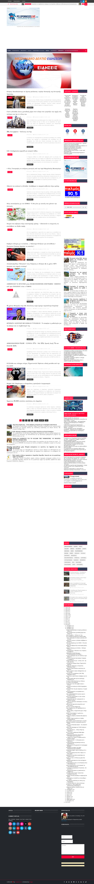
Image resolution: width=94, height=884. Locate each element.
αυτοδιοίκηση (68, 560)
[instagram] (83, 882)
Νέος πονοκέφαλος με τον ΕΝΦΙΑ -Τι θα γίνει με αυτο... (76, 643)
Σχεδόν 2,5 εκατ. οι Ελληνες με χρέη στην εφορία (75, 758)
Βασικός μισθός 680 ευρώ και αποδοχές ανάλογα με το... (75, 679)
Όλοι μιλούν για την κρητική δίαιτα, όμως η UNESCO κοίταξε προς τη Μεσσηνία (73, 360)
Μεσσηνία (73, 555)
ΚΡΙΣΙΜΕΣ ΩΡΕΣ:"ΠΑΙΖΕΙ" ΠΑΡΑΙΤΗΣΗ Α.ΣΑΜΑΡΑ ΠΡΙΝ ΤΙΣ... (74, 773)
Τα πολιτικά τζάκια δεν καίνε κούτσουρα (75, 783)
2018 (66, 619)
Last (46, 420)
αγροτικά (83, 557)
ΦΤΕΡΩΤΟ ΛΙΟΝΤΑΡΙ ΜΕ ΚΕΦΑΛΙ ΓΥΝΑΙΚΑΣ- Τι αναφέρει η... (76, 659)
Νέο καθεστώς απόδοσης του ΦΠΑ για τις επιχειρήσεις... (75, 781)
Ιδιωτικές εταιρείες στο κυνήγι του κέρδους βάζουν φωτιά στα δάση (75, 447)
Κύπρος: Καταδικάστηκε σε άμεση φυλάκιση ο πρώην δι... (76, 630)
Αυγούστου (69, 791)
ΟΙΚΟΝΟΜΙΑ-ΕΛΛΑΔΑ (38, 50)
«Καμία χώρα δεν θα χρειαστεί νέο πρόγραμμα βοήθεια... (76, 745)
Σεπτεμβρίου (69, 789)
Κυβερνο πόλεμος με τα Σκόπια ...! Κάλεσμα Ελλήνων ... (76, 648)
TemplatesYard (18, 882)
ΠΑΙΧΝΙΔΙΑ (54, 50)
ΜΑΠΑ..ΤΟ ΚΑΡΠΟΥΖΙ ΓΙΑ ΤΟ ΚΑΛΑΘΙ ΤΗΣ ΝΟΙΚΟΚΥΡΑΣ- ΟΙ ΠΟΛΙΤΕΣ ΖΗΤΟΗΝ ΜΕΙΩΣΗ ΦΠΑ (78, 585)
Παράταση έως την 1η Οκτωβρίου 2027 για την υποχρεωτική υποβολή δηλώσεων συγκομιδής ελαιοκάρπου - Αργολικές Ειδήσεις (75, 114)
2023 (66, 612)
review (10, 189)
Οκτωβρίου (69, 628)
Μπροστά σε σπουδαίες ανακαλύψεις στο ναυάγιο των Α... (75, 755)
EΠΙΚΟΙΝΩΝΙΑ (17, 1)
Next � (41, 420)
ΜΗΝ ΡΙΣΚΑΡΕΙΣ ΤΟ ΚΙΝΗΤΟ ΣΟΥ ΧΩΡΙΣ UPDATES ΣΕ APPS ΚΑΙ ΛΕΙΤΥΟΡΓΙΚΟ (75, 460)
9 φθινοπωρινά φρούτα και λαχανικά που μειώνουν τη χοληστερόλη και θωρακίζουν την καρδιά (74, 426)
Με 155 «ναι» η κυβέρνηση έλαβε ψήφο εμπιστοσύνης (75, 733)
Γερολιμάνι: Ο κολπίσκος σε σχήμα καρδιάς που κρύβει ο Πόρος (78, 288)
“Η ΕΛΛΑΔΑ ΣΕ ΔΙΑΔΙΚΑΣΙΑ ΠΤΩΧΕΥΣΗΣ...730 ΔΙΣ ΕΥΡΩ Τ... (76, 768)
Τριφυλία (77, 557)
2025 (66, 609)
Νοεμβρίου (69, 627)
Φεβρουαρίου (70, 799)
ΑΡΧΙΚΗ (9, 1)
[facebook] (81, 1)
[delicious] (86, 882)
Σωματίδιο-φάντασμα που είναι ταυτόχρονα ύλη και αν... (76, 761)
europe (75, 546)
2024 (66, 610)
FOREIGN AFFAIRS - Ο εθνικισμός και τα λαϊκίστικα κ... (75, 740)
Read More (30, 107)
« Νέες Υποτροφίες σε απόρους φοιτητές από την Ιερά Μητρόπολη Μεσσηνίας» (34, 168)
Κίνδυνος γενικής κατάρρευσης (73, 706)
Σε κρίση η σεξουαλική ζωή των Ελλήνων (75, 681)
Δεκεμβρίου (69, 625)
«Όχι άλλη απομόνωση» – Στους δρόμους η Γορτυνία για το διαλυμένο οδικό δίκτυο (35, 424)
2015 (66, 623)
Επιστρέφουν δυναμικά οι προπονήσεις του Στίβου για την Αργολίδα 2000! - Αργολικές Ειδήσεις (75, 100)
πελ (73, 562)
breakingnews (68, 546)
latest (84, 548)
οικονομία (68, 562)
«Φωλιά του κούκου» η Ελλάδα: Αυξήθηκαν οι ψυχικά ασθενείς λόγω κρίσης (33, 186)
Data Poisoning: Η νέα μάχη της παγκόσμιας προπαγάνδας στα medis (73, 444)
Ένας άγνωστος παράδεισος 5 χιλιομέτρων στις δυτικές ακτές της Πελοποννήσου (78, 300)
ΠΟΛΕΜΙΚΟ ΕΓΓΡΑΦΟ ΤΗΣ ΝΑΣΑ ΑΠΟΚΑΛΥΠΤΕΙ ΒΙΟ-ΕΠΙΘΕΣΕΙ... (73, 748)
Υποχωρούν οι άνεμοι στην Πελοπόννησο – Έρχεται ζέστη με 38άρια (78, 314)
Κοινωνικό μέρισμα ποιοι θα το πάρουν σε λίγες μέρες (75, 753)
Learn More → (64, 820)
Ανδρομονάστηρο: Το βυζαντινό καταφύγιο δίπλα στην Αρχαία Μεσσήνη (75, 356)
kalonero (78, 548)
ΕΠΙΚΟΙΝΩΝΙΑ (11, 54)
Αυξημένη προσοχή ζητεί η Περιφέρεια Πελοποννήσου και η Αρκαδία (72, 148)
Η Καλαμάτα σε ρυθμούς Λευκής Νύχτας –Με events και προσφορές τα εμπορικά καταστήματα (75, 351)
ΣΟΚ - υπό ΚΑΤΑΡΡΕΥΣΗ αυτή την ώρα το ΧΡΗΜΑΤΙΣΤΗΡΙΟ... (75, 694)
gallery (67, 548)
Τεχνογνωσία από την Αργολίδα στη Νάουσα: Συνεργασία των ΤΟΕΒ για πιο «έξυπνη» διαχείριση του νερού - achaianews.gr (67, 100)
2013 (66, 802)
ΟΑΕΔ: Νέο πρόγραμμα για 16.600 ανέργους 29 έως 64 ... (76, 728)
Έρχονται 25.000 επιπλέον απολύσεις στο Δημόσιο (24, 401)
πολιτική (78, 562)
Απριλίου (69, 796)
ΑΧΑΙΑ (23, 1)
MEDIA (47, 50)
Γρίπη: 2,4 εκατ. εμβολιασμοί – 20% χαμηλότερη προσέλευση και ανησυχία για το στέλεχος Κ (74, 422)
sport (71, 553)
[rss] (86, 1)
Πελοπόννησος (69, 557)
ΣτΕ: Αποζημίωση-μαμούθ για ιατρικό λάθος (22, 151)
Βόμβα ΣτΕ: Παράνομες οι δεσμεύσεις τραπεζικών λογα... (74, 666)
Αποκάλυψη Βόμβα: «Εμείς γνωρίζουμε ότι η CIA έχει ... (76, 750)
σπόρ (73, 564)
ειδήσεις (76, 560)
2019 (66, 617)
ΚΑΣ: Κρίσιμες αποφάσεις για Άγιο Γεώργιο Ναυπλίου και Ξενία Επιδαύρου (33, 431)
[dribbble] (76, 882)
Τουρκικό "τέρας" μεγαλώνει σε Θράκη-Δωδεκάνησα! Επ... (75, 719)
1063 (36, 420)
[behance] (81, 882)
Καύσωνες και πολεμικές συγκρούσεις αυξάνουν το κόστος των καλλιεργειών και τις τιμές (75, 146)
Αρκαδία (77, 553)
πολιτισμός (68, 564)
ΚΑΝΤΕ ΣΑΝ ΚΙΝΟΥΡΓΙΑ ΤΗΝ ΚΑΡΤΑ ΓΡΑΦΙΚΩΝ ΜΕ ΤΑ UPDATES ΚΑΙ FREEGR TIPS (75, 458)
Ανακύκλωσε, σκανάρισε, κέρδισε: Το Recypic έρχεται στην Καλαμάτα (74, 358)
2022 (66, 613)
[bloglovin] (74, 882)
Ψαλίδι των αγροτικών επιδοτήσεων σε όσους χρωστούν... (76, 702)
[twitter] (83, 1)
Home (9, 50)
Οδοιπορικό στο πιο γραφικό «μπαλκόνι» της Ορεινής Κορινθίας (78, 274)
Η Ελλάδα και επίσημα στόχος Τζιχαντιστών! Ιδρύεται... (76, 664)
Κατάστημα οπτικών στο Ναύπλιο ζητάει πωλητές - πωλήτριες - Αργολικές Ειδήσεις (67, 113)
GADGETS (60, 50)
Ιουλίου (68, 792)
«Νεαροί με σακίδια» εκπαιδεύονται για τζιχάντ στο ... (75, 787)
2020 (66, 616)
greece (72, 548)
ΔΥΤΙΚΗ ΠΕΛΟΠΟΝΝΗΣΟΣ (71, 50)
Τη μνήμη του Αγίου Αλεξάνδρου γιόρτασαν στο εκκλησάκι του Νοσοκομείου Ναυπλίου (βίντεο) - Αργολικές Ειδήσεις (83, 100)
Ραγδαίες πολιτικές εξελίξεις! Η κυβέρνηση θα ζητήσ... (76, 776)
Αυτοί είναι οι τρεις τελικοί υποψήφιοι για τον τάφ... (76, 676)
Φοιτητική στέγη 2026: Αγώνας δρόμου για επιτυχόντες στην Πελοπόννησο (78, 260)
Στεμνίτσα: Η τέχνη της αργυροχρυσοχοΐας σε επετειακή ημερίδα (74, 153)
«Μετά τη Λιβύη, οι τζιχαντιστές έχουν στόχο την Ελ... (76, 711)
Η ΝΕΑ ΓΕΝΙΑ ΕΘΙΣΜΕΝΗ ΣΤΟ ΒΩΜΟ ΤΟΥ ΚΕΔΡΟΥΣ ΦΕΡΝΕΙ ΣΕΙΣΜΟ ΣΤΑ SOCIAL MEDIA (74, 462)
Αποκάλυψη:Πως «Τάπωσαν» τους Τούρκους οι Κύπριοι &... (76, 651)
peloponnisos (66, 4)
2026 (66, 607)
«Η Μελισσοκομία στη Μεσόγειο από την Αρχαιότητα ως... (75, 743)
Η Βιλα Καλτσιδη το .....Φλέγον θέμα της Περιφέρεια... (75, 730)
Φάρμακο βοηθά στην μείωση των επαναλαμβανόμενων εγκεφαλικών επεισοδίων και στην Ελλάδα (75, 419)
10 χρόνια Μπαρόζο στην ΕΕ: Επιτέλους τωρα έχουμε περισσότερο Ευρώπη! (32, 306)
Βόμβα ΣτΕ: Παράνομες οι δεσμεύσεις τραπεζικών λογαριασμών (28, 383)
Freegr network (75, 476)
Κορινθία (67, 555)
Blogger (31, 882)
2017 (66, 620)
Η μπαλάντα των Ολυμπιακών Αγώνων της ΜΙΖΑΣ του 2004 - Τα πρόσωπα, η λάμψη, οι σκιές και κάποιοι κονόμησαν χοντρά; (75, 439)
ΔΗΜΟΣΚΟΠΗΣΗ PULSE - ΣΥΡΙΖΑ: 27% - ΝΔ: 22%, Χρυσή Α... (76, 661)
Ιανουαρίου (69, 800)
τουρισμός (80, 564)
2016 (66, 621)
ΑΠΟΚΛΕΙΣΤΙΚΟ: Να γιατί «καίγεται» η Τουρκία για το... (76, 689)
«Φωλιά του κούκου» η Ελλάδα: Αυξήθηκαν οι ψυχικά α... (76, 641)
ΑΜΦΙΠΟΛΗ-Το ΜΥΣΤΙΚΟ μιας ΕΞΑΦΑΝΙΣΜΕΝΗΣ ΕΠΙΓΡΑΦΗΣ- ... (74, 653)
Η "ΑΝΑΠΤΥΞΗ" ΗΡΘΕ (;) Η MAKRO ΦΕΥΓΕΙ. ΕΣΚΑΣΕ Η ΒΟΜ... (76, 738)
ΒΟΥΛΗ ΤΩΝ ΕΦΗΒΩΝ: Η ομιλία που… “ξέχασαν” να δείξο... (75, 714)
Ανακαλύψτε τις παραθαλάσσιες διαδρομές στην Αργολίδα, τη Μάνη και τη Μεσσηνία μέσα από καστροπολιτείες (36, 4)
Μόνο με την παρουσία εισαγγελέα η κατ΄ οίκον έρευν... (75, 704)
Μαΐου (68, 795)
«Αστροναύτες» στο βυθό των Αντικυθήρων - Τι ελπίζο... (76, 778)
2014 (66, 624)
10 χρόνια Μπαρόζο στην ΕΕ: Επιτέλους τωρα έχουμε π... (76, 656)
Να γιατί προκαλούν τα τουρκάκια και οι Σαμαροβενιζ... (75, 692)
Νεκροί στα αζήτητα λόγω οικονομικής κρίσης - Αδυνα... (76, 646)
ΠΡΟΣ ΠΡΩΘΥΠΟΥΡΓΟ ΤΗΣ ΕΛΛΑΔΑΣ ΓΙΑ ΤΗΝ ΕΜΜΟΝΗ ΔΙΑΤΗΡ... (75, 766)
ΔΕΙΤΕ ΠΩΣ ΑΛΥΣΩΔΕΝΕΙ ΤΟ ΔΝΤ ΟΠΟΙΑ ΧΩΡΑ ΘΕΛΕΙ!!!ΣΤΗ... (75, 697)
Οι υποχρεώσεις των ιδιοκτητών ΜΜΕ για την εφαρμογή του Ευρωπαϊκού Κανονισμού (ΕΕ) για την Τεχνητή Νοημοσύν (75, 449)
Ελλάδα (83, 553)
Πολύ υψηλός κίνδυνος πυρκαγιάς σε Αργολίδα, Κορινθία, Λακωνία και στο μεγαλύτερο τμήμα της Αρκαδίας (78, 598)
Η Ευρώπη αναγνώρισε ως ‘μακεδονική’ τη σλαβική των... (75, 771)
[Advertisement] (65, 37)
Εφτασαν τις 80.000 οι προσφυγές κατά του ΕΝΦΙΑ (76, 722)
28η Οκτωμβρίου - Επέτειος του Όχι (19, 132)
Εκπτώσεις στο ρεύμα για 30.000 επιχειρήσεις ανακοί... (76, 687)
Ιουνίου (68, 793)
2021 (66, 614)
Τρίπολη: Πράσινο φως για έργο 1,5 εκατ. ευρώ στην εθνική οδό (74, 151)
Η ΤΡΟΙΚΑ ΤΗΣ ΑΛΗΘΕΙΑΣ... (72, 682)
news (10, 97)
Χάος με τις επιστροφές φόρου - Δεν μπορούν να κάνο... (76, 725)
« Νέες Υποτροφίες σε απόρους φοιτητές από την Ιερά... (76, 638)
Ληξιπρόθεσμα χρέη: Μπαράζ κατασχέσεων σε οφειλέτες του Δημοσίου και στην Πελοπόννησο (78, 592)
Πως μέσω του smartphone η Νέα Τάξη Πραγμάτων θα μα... (75, 674)
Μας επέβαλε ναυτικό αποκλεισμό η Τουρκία (76, 720)
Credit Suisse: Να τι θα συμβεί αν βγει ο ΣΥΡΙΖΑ (75, 684)
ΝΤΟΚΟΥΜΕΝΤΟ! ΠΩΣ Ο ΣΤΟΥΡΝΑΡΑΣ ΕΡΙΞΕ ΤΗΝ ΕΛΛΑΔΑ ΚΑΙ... (76, 763)
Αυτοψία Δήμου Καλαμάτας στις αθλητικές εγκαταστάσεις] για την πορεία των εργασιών (74, 353)
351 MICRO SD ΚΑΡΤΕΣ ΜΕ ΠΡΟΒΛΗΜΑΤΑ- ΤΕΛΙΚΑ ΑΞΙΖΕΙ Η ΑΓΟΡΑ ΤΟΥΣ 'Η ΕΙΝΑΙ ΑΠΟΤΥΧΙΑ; (75, 466)
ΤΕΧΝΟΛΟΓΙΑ (15, 50)
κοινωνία (82, 560)
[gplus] (69, 882)
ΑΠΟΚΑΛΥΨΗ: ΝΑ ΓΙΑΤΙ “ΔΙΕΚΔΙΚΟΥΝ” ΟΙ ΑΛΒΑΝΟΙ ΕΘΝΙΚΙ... (75, 699)
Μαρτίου (68, 798)
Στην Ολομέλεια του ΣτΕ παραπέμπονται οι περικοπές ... (76, 708)
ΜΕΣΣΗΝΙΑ (23, 50)
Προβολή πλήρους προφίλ (70, 482)
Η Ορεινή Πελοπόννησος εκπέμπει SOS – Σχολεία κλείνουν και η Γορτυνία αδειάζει (75, 144)
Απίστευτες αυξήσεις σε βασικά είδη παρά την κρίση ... (76, 716)
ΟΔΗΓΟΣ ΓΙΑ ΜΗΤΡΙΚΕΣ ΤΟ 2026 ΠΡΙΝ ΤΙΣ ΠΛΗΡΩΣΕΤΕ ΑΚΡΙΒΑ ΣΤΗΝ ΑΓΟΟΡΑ (73, 469)
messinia (67, 551)
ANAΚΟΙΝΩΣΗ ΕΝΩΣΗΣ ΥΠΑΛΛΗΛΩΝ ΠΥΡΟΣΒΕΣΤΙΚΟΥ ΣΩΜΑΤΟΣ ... (74, 735)
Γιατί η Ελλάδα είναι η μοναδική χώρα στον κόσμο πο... (76, 633)
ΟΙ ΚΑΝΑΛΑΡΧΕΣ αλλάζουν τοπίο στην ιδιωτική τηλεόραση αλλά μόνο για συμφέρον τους (74, 442)
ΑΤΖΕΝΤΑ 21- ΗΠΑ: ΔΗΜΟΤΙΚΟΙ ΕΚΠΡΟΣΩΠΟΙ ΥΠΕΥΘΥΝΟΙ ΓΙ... (73, 785)
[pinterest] (71, 882)
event (80, 546)
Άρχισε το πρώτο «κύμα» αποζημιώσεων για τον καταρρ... (76, 671)
